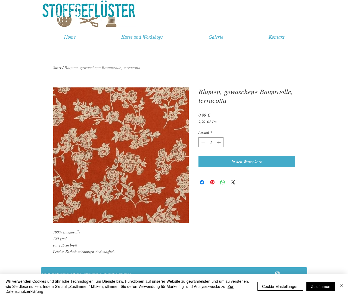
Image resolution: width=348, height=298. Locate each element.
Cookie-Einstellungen (280, 286)
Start (57, 67)
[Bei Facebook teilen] (202, 182)
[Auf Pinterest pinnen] (212, 182)
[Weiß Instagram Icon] (277, 273)
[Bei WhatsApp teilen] (222, 182)
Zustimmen (320, 286)
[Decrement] (202, 142)
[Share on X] (233, 182)
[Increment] (219, 142)
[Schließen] (341, 286)
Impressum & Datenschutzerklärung (107, 274)
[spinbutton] (211, 142)
